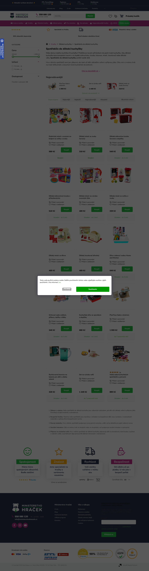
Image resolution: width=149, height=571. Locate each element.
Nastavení (67, 289)
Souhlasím (92, 289)
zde (59, 282)
